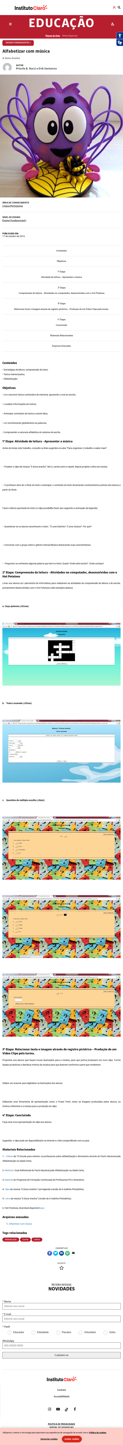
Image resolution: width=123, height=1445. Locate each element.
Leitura (37, 1239)
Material (9, 1170)
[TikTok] (66, 1409)
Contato (61, 1390)
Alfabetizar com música (20, 1224)
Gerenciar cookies (49, 1439)
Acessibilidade (62, 1396)
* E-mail (6, 1314)
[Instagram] (49, 1409)
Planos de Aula (52, 36)
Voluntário (90, 1332)
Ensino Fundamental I (14, 220)
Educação (62, 24)
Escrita (25, 1239)
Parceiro (66, 1332)
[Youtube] (58, 1409)
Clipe (7, 1189)
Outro (112, 1332)
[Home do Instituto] (31, 7)
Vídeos (9, 1156)
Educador (18, 1332)
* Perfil (6, 1326)
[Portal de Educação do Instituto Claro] (61, 1384)
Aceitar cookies (72, 1439)
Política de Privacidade (61, 1424)
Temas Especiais (70, 36)
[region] (61, 1436)
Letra (7, 1198)
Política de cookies (97, 1432)
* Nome (6, 1301)
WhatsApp (8, 1340)
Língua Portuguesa (12, 206)
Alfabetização (11, 1239)
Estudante (43, 1332)
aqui (42, 1208)
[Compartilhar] (49, 1253)
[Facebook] (75, 1409)
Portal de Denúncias (61, 1428)
